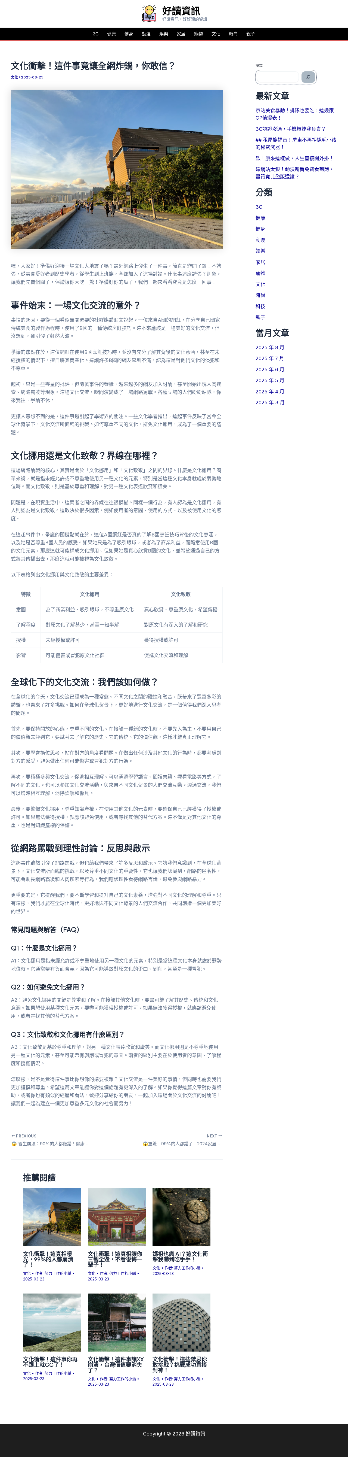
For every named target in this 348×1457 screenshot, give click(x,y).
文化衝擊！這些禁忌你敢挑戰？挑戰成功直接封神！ (180, 1364)
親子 (250, 34)
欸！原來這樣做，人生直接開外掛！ (295, 158)
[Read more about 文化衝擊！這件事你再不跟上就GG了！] (52, 1322)
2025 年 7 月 (270, 358)
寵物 (198, 34)
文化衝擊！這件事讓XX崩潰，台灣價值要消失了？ (116, 1364)
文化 (216, 34)
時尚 (233, 34)
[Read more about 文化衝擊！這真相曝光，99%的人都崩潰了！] (52, 1217)
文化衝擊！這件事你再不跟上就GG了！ (50, 1362)
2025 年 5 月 (270, 380)
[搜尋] (308, 77)
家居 (181, 34)
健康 (111, 34)
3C (95, 34)
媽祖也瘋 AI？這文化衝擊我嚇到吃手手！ (180, 1256)
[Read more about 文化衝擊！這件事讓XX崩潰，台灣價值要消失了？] (117, 1322)
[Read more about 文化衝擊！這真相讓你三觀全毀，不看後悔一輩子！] (117, 1217)
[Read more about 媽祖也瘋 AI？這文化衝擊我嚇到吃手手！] (181, 1217)
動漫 (146, 34)
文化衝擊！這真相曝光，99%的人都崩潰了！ (48, 1259)
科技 (260, 306)
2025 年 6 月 (270, 369)
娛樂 (163, 34)
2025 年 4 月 (270, 391)
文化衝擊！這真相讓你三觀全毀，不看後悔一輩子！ (115, 1259)
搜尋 (259, 65)
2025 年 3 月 (270, 402)
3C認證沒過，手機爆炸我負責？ (291, 129)
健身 (129, 34)
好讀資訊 (181, 11)
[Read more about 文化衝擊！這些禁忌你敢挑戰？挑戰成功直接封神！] (181, 1322)
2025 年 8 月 (270, 347)
